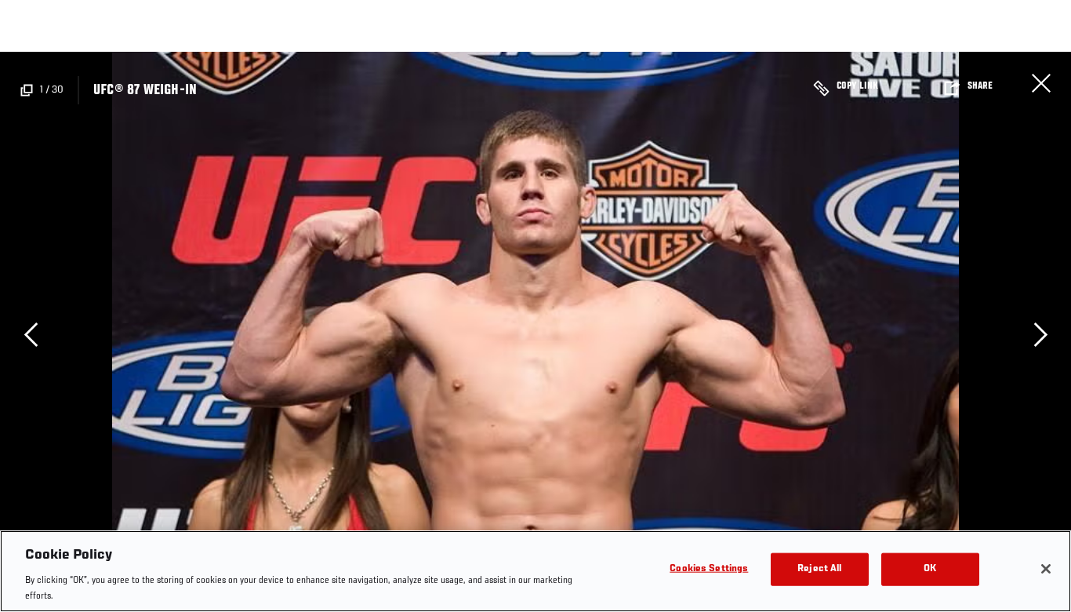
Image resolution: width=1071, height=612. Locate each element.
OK (930, 569)
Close (1041, 83)
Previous (30, 334)
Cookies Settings (709, 569)
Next (1040, 334)
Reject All (819, 569)
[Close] (1046, 569)
